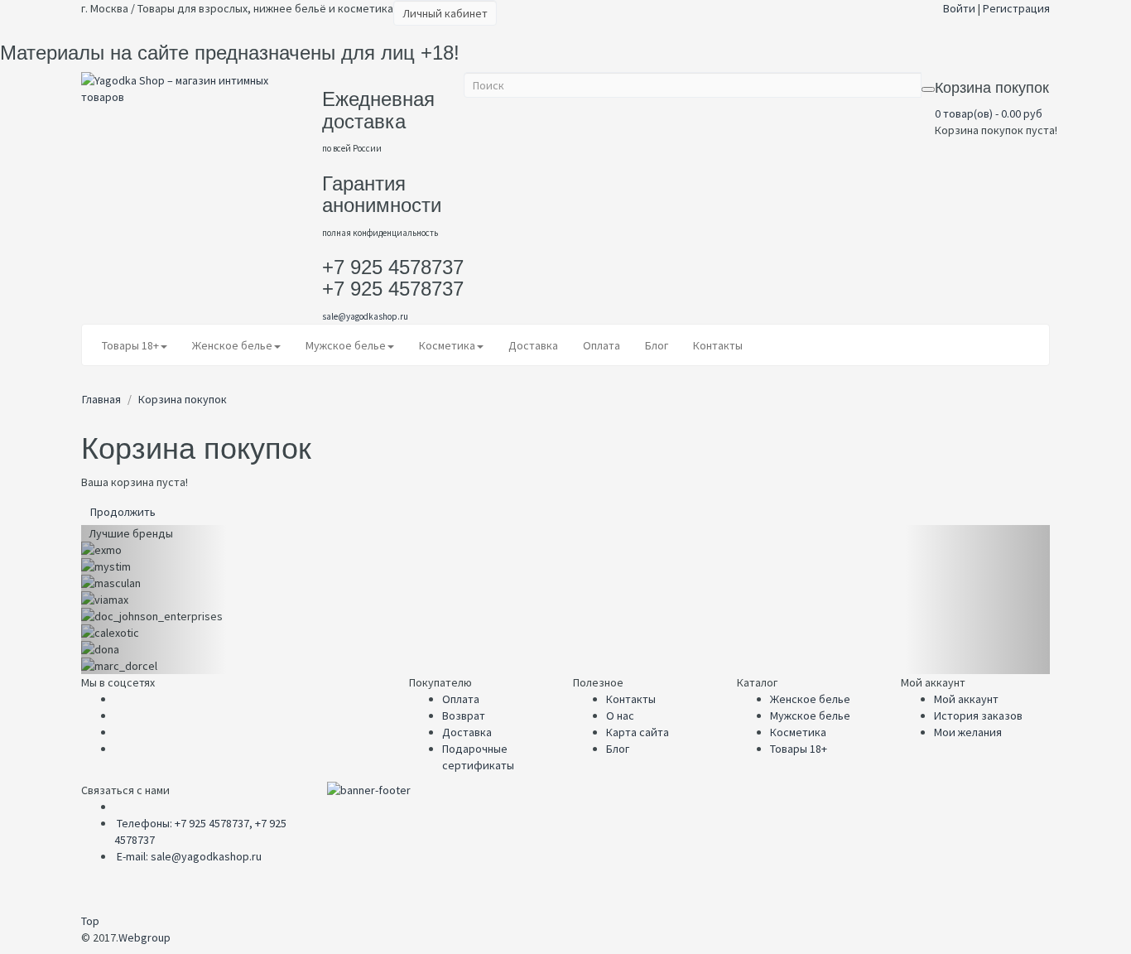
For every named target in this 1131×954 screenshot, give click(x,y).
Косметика (798, 732)
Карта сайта (637, 732)
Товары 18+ (798, 748)
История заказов (978, 715)
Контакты (631, 698)
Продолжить (123, 511)
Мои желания (968, 732)
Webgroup (144, 937)
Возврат (463, 715)
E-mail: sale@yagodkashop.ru (189, 856)
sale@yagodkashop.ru (365, 316)
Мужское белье (810, 715)
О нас (620, 715)
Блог (617, 748)
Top (90, 920)
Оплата (460, 698)
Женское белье (810, 698)
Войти (959, 8)
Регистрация (1016, 8)
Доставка (467, 732)
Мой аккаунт (966, 698)
